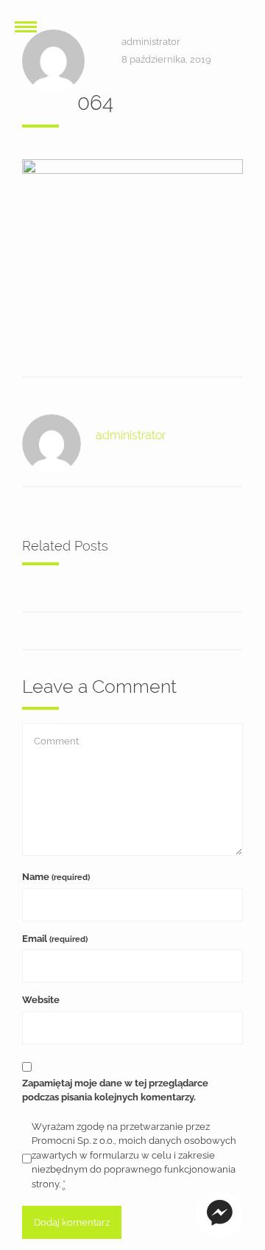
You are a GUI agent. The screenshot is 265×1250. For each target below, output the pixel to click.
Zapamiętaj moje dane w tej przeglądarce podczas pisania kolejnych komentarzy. (115, 1090)
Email (55, 938)
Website (41, 999)
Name (56, 876)
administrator (150, 41)
